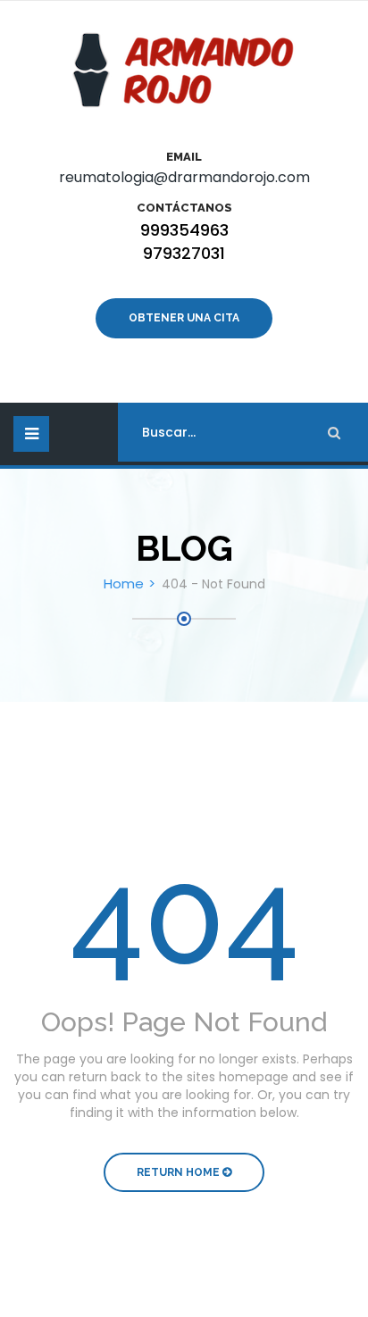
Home (124, 583)
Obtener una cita (184, 318)
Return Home (179, 1172)
